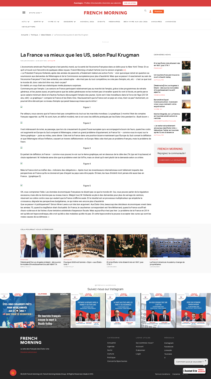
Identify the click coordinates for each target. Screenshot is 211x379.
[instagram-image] (17, 310)
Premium (158, 11)
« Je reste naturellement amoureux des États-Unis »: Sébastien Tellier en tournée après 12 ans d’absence (166, 129)
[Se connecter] (150, 11)
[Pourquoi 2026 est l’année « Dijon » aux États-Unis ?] (84, 246)
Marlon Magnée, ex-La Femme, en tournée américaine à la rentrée (167, 116)
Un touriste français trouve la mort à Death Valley (166, 76)
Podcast (158, 68)
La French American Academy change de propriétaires (167, 263)
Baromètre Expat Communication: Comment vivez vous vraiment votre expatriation (166, 103)
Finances (24, 259)
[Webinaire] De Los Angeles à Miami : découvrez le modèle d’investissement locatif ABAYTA (166, 88)
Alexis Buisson (112, 266)
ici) (124, 70)
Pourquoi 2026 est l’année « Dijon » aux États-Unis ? (83, 263)
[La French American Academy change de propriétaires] (170, 246)
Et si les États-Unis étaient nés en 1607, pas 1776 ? (167, 64)
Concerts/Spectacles (165, 121)
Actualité (24, 35)
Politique (34, 35)
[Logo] (62, 340)
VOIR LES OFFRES (130, 3)
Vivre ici (158, 109)
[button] (145, 10)
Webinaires (159, 95)
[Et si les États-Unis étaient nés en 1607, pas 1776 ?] (127, 246)
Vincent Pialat (69, 266)
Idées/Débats (46, 35)
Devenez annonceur (29, 352)
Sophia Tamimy (26, 266)
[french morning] (105, 13)
